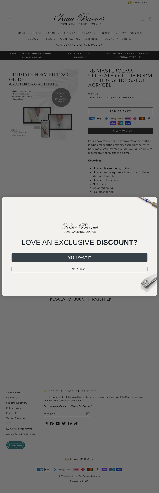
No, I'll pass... (79, 269)
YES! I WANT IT (79, 257)
